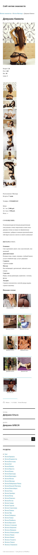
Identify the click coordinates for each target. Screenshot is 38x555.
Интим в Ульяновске (11, 544)
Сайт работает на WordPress (22, 551)
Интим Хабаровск (10, 515)
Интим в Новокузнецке (12, 532)
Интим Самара (9, 503)
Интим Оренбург (10, 493)
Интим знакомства (5, 13)
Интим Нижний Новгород (13, 486)
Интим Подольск (10, 498)
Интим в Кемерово (10, 530)
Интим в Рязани (9, 537)
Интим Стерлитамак (11, 508)
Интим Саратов (9, 505)
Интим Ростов (9, 500)
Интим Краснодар (10, 474)
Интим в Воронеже (10, 527)
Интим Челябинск (10, 520)
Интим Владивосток (11, 459)
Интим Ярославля (10, 522)
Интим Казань (9, 471)
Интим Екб (8, 464)
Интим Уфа (8, 513)
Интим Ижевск (9, 466)
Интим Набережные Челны (13, 483)
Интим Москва (9, 478)
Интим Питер (9, 496)
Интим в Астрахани (11, 525)
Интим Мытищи (18, 13)
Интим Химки (9, 518)
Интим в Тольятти (10, 540)
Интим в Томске (10, 542)
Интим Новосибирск (11, 488)
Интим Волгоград (10, 461)
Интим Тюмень (9, 510)
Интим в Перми (9, 535)
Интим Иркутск (9, 469)
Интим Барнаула (10, 456)
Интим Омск (8, 491)
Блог (6, 454)
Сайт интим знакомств (14, 6)
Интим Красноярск (10, 476)
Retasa (7, 402)
